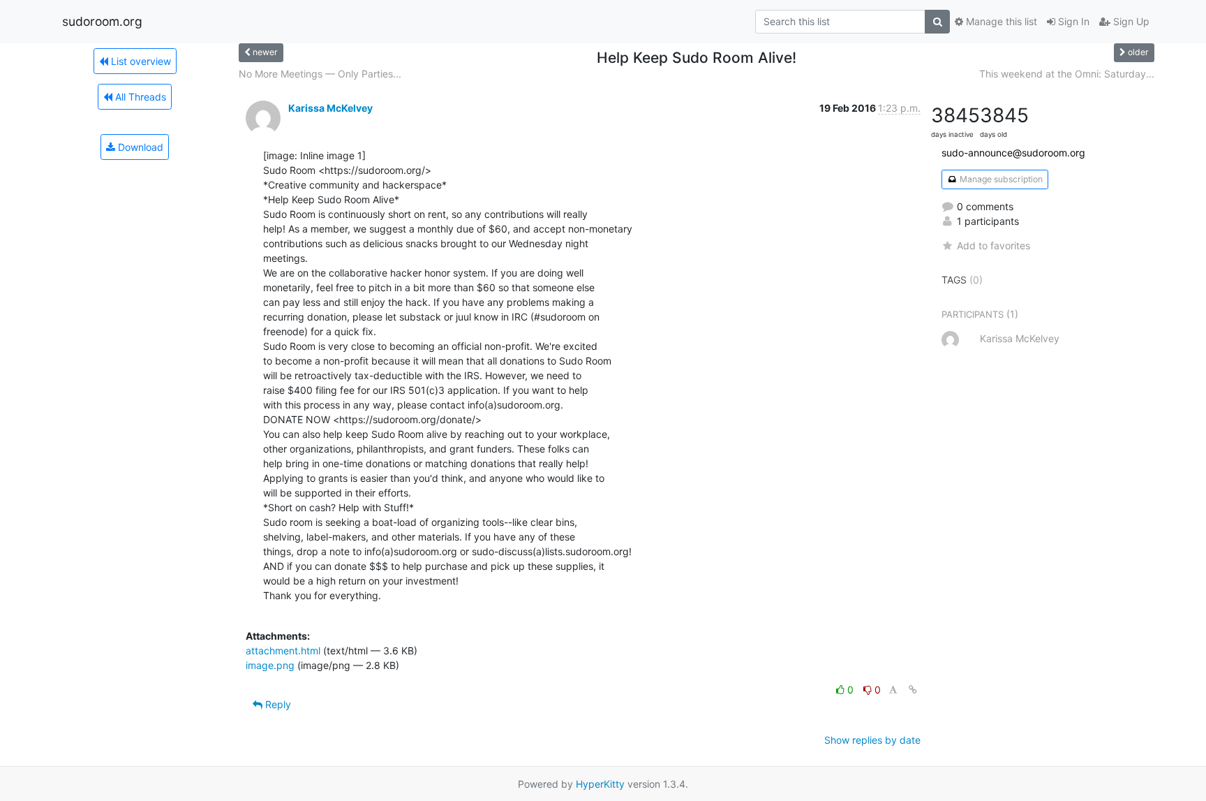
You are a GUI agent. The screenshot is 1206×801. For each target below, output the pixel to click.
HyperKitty (600, 784)
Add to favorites (993, 245)
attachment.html (283, 650)
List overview (139, 61)
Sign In (1072, 21)
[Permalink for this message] (913, 689)
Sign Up (1129, 21)
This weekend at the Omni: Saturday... (1066, 74)
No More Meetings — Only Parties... (320, 74)
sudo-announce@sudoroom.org (1013, 153)
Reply (276, 704)
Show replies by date (872, 740)
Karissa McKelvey (330, 108)
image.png (270, 665)
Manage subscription (1000, 179)
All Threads (139, 97)
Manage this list (1000, 21)
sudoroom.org (102, 21)
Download (139, 147)
